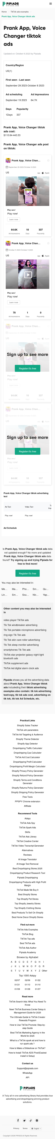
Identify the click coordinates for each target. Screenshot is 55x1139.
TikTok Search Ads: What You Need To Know (27, 1003)
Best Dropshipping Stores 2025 (27, 868)
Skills (27, 832)
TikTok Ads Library (27, 836)
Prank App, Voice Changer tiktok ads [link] (18, 16)
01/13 (27, 984)
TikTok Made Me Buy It (27, 889)
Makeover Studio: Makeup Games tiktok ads (17, 589)
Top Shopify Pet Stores (27, 898)
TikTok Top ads (27, 938)
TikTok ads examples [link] (20, 11)
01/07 (37, 988)
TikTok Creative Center (27, 841)
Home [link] (4, 11)
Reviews (27, 854)
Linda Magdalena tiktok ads (7, 594)
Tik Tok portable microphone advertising (25, 630)
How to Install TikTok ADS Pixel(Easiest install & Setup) (27, 1054)
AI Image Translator (27, 859)
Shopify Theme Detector (27, 739)
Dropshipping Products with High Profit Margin (27, 884)
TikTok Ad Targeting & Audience (27, 734)
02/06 (27, 980)
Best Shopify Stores (27, 894)
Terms (25, 1128)
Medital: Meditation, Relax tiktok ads (7, 589)
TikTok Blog (27, 934)
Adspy (28, 818)
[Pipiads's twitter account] (24, 1120)
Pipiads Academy (27, 952)
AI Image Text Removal (27, 863)
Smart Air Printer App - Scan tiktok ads (38, 589)
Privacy (16, 1128)
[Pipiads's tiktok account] (31, 1120)
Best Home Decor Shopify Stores (27, 917)
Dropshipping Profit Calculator (27, 761)
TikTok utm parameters (27, 729)
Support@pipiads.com (27, 1068)
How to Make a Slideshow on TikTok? (27, 1048)
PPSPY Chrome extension (27, 801)
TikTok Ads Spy (27, 822)
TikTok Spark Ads (27, 827)
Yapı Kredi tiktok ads (48, 594)
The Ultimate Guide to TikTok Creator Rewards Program (27, 1019)
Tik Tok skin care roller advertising (22, 639)
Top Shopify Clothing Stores (27, 908)
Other (43, 970)
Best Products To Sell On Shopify (27, 912)
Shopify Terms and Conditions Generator (27, 781)
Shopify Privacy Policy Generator (27, 770)
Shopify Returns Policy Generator (27, 787)
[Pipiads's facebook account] (18, 1120)
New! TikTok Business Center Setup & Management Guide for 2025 (27, 1011)
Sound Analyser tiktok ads (27, 594)
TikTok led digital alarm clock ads (21, 668)
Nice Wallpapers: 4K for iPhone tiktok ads (38, 594)
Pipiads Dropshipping (27, 877)
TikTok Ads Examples (27, 929)
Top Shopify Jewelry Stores (27, 903)
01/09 (17, 988)
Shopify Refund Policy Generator (27, 775)
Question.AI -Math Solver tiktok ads (48, 589)
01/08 (27, 988)
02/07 (17, 980)
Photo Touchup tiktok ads (27, 589)
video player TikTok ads (16, 620)
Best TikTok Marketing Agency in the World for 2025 (27, 1034)
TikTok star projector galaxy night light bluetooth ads (24, 656)
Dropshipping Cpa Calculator (27, 752)
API (27, 1077)
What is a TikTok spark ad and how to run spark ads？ (27, 1042)
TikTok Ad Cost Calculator (27, 757)
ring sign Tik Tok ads (14, 634)
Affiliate (27, 805)
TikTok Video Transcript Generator (27, 845)
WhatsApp (27, 1072)
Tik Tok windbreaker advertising (20, 625)
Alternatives (27, 850)
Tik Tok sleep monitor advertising (21, 644)
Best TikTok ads (27, 943)
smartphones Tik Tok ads (17, 649)
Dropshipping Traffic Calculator (27, 748)
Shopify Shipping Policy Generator (27, 792)
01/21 (17, 984)
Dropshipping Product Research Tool (27, 872)
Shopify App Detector (27, 743)
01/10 (37, 984)
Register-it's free (27, 368)
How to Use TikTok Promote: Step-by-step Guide (27, 1026)
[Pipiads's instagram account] (37, 1120)
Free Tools (28, 796)
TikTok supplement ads (16, 663)
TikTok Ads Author (27, 947)
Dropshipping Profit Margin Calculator (27, 766)
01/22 (37, 980)
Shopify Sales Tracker (27, 725)
